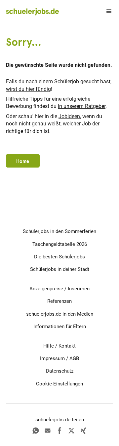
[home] (32, 11)
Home (22, 161)
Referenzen (59, 301)
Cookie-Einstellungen (59, 384)
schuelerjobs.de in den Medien (59, 314)
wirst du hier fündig (28, 89)
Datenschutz (59, 371)
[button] (106, 11)
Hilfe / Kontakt (59, 346)
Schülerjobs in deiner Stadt (59, 269)
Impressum (52, 358)
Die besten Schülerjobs (59, 257)
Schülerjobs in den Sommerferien (59, 231)
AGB (74, 358)
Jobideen (69, 116)
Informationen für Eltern (59, 326)
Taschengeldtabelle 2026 (59, 244)
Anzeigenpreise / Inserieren (59, 289)
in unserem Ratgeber (81, 106)
